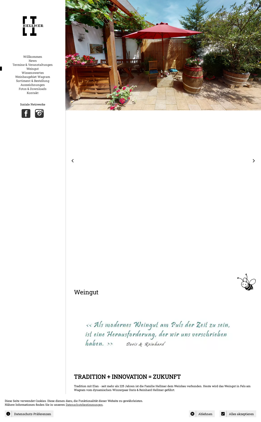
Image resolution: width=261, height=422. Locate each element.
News (33, 61)
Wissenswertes (33, 73)
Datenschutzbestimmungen (84, 404)
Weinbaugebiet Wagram (32, 77)
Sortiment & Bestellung (32, 81)
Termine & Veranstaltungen (32, 65)
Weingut (32, 69)
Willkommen (32, 57)
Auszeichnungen (32, 85)
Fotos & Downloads (32, 89)
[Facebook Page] (26, 113)
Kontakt (33, 93)
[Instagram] (39, 113)
